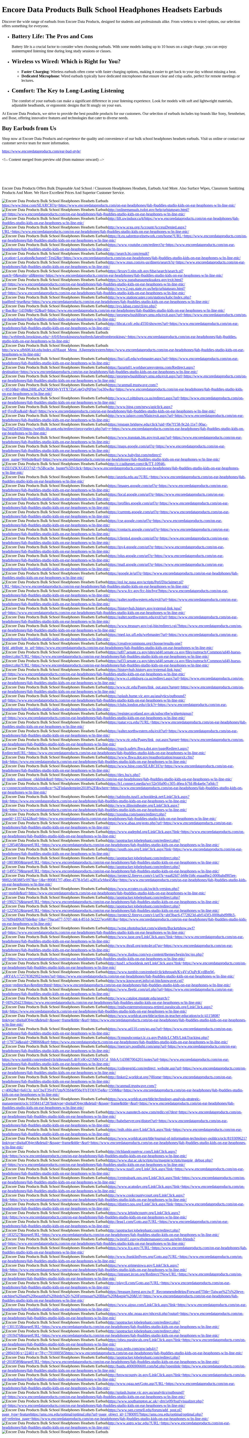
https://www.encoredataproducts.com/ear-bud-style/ (41, 151)
